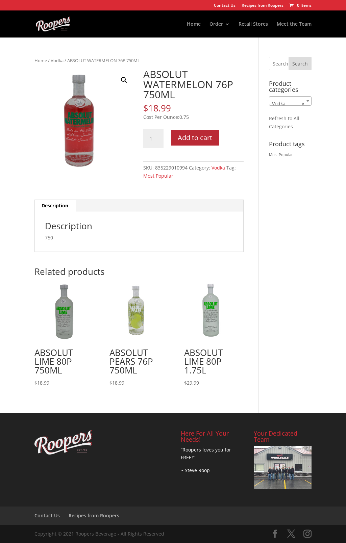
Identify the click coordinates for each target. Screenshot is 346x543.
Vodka (57, 60)
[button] (124, 80)
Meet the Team (294, 24)
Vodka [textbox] (288, 103)
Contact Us (225, 5)
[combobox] (290, 101)
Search (300, 63)
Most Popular (158, 176)
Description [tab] (55, 205)
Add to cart (195, 137)
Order (216, 24)
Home (194, 24)
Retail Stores (253, 24)
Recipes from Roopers (262, 5)
